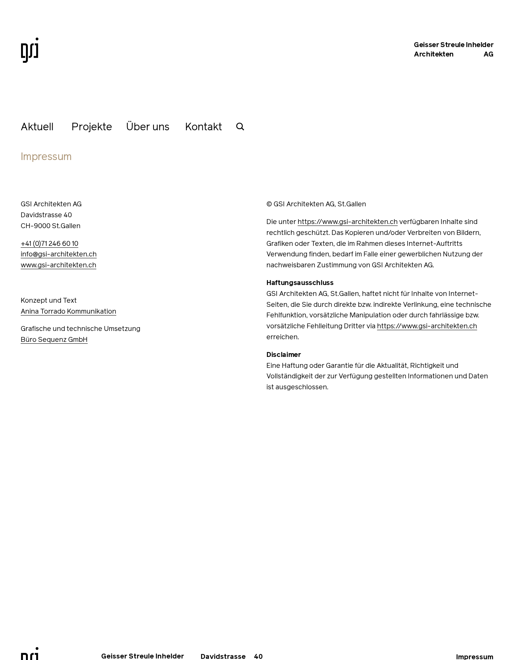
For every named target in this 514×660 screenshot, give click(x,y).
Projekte (91, 127)
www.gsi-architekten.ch (58, 265)
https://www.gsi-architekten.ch (348, 222)
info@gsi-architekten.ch (59, 254)
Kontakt (203, 127)
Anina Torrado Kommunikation (68, 311)
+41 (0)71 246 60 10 (49, 244)
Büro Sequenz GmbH (54, 340)
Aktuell (37, 127)
